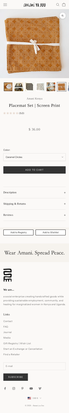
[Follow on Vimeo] (40, 388)
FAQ (5, 326)
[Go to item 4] (40, 86)
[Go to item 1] (8, 86)
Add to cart (34, 169)
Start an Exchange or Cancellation (23, 348)
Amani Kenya (34, 98)
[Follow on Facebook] (5, 388)
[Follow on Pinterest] (22, 388)
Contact (8, 321)
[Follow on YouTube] (31, 388)
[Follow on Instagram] (13, 388)
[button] (11, 113)
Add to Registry (18, 232)
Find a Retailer (11, 354)
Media (7, 337)
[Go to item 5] (51, 86)
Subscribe (15, 377)
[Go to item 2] (18, 86)
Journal (7, 332)
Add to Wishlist (51, 232)
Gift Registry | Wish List (17, 343)
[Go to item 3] (29, 86)
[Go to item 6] (61, 86)
